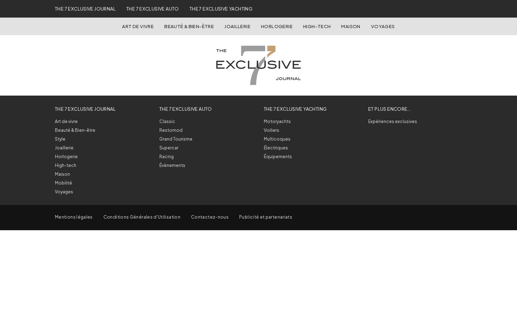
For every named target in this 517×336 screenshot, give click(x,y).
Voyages (383, 26)
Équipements (278, 156)
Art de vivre (138, 26)
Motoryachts (277, 121)
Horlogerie (277, 26)
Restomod (171, 130)
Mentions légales (74, 217)
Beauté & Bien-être (189, 26)
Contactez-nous (210, 217)
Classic (167, 121)
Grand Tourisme (175, 139)
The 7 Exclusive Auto (152, 9)
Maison (350, 26)
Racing (166, 156)
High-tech (65, 165)
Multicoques (277, 139)
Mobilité (63, 183)
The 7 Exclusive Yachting (221, 9)
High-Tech (317, 26)
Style (60, 139)
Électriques (276, 147)
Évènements (172, 165)
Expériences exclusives (392, 121)
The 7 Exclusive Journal (85, 9)
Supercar (168, 147)
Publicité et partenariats (265, 217)
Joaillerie (237, 26)
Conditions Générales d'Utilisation (141, 217)
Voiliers (271, 130)
